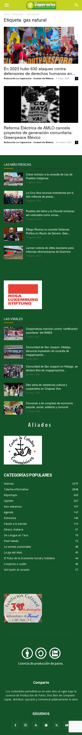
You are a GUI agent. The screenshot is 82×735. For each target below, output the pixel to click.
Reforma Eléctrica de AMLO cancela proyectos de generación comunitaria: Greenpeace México (38, 132)
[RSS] (36, 725)
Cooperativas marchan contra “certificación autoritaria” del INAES (52, 330)
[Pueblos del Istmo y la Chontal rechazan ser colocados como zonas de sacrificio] (13, 215)
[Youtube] (67, 725)
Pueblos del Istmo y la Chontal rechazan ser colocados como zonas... (50, 213)
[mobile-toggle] (6, 5)
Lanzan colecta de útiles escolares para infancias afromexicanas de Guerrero (50, 249)
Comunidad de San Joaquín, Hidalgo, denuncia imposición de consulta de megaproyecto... (48, 351)
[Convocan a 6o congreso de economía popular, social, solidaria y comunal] (13, 408)
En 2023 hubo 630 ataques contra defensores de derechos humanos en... (39, 71)
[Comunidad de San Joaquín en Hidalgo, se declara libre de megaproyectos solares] (13, 371)
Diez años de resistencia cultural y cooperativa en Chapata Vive (46, 386)
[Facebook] (15, 725)
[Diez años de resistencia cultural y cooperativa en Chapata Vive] (13, 389)
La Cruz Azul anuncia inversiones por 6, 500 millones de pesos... (50, 194)
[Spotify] (46, 725)
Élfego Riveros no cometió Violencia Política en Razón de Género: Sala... (48, 231)
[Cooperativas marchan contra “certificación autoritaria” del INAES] (13, 333)
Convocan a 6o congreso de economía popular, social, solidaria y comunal (49, 405)
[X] (56, 725)
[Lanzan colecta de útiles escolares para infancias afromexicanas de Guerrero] (13, 252)
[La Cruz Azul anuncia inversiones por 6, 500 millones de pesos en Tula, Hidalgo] (13, 197)
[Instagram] (25, 725)
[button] (76, 5)
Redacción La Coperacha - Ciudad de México (28, 78)
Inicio (7, 14)
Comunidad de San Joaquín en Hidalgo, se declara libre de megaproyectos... (52, 368)
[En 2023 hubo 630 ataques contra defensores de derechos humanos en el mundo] (41, 45)
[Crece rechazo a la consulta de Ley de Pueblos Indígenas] (13, 179)
